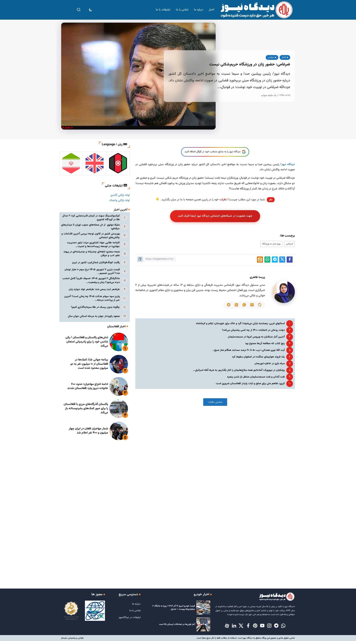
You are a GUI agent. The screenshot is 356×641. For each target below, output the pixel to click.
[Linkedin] (234, 626)
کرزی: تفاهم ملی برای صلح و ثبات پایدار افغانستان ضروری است (250, 383)
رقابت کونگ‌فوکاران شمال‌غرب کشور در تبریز (96, 262)
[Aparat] (227, 626)
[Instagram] (269, 626)
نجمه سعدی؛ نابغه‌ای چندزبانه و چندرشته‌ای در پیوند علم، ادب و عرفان (91, 254)
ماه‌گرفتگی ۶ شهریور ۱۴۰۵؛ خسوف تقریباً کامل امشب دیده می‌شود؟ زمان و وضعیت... (91, 280)
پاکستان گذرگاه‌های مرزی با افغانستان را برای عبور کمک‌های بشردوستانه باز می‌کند (86, 408)
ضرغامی (289, 244)
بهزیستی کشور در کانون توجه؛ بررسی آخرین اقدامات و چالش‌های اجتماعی (91, 236)
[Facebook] (248, 626)
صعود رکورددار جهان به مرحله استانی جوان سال (94, 316)
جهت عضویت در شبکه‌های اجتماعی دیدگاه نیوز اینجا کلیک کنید (215, 216)
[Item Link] (118, 342)
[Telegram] (276, 626)
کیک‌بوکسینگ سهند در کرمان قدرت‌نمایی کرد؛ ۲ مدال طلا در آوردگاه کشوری (91, 218)
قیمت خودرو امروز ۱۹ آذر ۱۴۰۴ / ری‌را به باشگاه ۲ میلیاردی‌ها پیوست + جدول (173, 607)
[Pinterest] (255, 626)
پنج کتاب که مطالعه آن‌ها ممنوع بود (265, 343)
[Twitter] (241, 626)
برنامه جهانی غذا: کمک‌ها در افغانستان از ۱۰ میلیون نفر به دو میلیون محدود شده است (89, 363)
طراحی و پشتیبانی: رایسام (72, 638)
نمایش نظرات (215, 402)
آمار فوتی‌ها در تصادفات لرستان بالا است (177, 624)
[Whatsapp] (283, 626)
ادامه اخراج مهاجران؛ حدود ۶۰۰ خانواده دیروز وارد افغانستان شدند (87, 386)
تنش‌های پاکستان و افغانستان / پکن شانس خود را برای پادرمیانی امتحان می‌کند (86, 341)
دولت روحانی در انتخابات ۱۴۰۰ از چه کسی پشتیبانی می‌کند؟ (253, 330)
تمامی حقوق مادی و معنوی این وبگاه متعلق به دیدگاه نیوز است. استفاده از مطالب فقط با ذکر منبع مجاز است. (245, 638)
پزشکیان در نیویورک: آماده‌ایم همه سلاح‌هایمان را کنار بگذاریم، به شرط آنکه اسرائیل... (239, 370)
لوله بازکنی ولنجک (119, 200)
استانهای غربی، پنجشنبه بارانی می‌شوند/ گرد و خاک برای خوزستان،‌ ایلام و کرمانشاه (240, 323)
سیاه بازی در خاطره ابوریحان (270, 363)
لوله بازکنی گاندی (120, 195)
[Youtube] (262, 626)
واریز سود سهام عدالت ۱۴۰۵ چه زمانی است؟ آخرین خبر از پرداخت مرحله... (92, 298)
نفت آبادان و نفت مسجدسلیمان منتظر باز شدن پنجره (256, 377)
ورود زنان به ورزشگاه (271, 244)
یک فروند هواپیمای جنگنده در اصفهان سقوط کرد (258, 357)
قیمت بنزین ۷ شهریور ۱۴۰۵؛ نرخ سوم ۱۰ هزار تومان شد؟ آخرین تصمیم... (92, 271)
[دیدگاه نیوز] (256, 10)
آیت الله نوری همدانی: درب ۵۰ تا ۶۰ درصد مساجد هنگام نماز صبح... (248, 350)
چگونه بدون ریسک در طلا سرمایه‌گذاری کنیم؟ (95, 307)
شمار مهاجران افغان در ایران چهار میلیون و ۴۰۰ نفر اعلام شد (88, 430)
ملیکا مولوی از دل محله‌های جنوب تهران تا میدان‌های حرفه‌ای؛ (90, 227)
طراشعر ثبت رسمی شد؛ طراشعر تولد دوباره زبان (94, 289)
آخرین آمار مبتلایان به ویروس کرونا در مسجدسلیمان (256, 337)
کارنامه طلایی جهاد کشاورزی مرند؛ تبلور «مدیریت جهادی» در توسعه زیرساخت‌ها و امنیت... (93, 245)
